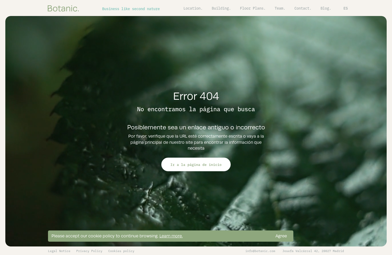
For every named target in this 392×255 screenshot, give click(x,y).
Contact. (302, 8)
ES (345, 8)
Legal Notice (59, 251)
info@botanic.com (260, 251)
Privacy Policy (89, 251)
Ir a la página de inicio (196, 164)
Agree (281, 235)
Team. (280, 8)
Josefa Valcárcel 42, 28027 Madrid (313, 251)
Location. (193, 8)
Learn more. (171, 235)
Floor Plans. (253, 8)
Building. (221, 8)
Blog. (326, 8)
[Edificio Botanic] (63, 8)
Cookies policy (121, 251)
